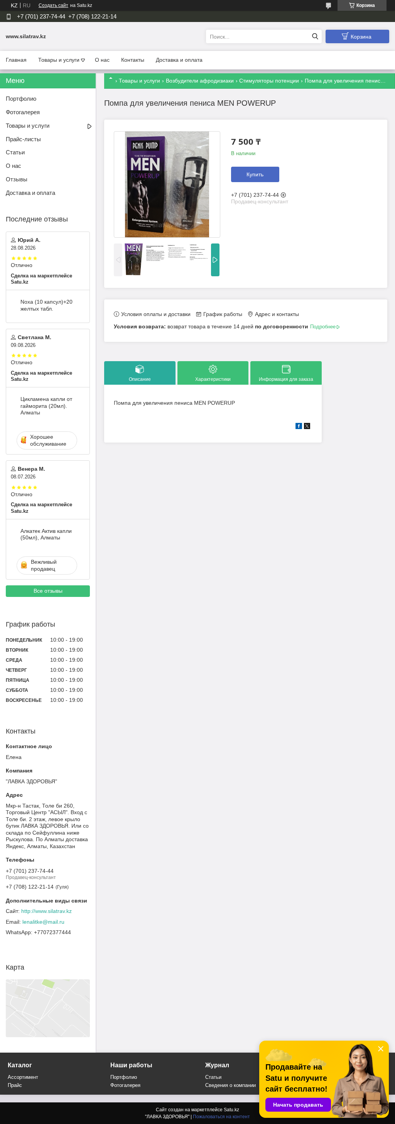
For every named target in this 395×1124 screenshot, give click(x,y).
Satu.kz (231, 1109)
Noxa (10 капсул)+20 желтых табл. (46, 305)
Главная (16, 60)
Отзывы (16, 179)
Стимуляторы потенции (269, 81)
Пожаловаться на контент (221, 1116)
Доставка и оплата (179, 60)
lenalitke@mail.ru (43, 922)
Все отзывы (48, 591)
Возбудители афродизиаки (200, 81)
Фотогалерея (23, 112)
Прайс (15, 1085)
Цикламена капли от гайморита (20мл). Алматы (46, 406)
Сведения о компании (230, 1085)
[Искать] (315, 36)
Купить (254, 174)
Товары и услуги (58, 60)
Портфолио (21, 98)
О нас (102, 60)
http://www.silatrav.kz (46, 911)
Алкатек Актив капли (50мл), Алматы (46, 534)
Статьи (15, 152)
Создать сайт (53, 5)
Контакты (132, 60)
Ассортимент (23, 1077)
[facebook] (298, 427)
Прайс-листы (23, 139)
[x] (307, 427)
